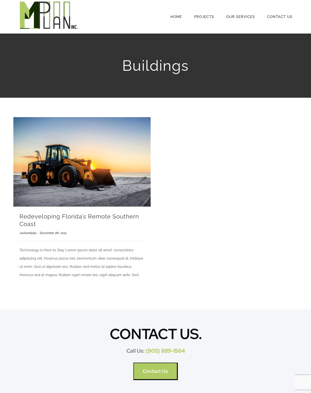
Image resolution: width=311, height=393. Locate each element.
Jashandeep (27, 233)
